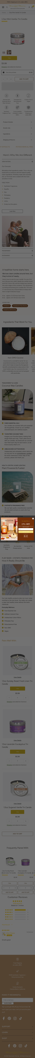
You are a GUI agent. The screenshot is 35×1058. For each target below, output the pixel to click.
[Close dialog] (33, 518)
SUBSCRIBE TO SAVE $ (26, 531)
